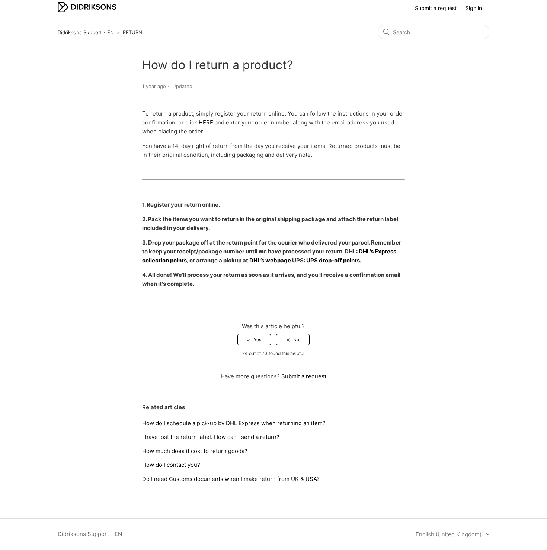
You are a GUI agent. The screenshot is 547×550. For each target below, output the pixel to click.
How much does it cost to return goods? (194, 450)
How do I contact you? (171, 464)
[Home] (87, 10)
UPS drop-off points (333, 260)
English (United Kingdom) (449, 534)
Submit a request (436, 8)
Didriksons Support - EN (86, 32)
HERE (206, 122)
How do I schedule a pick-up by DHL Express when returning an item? (234, 423)
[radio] (254, 339)
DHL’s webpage (270, 260)
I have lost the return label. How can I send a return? (210, 436)
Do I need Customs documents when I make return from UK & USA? (231, 478)
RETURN (132, 32)
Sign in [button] (474, 8)
